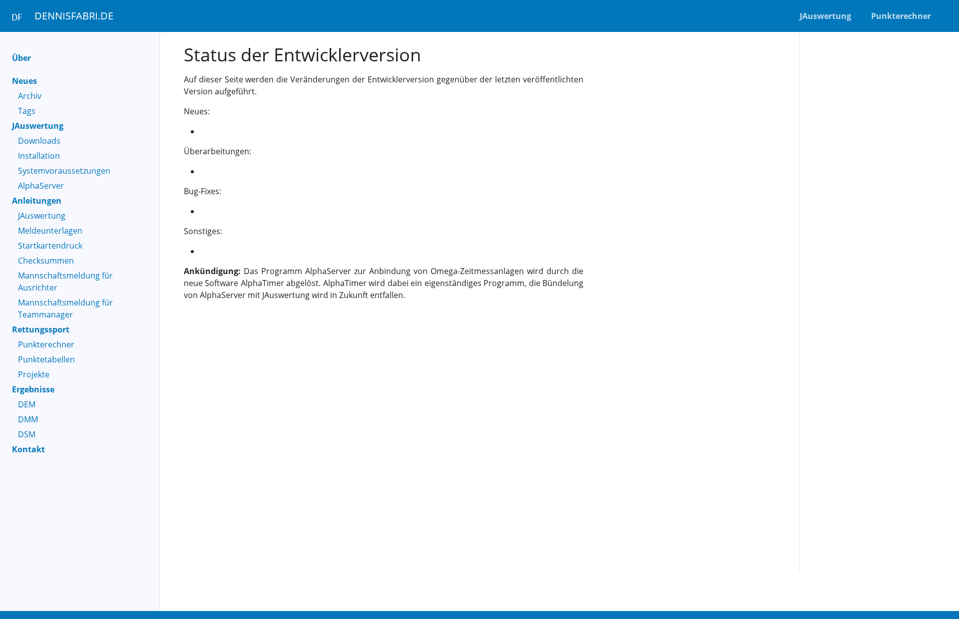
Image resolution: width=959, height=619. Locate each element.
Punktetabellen (46, 359)
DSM (26, 434)
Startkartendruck (50, 245)
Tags (26, 110)
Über (21, 57)
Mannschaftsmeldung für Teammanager (65, 308)
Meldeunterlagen (50, 230)
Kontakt (28, 449)
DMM (28, 419)
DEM (26, 404)
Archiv (29, 95)
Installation (39, 155)
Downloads (39, 140)
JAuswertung (37, 125)
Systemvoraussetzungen (64, 170)
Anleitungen (36, 200)
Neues (24, 80)
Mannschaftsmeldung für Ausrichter (65, 281)
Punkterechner (46, 344)
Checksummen (46, 260)
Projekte (33, 374)
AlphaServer (41, 185)
